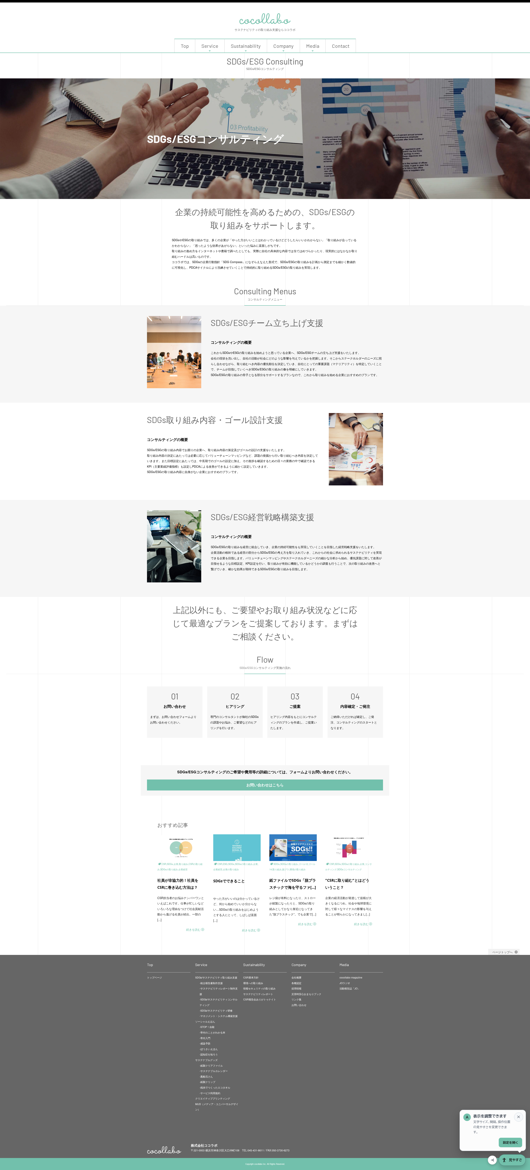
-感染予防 (205, 1043)
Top (185, 46)
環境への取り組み (253, 983)
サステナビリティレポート (258, 994)
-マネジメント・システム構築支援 (219, 1016)
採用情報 (296, 988)
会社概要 (296, 977)
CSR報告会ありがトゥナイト (259, 999)
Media (312, 46)
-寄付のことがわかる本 (212, 1032)
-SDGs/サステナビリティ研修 (216, 1010)
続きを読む (193, 929)
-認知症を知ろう (209, 1054)
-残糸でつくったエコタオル (215, 1087)
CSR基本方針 (251, 977)
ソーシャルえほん (205, 1021)
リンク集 (296, 999)
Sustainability (246, 46)
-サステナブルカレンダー (214, 1071)
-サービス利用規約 (210, 1093)
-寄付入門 (205, 1038)
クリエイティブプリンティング (212, 1098)
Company (283, 46)
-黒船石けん (206, 1076)
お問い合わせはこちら (265, 784)
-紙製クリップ (207, 1082)
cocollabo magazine (351, 977)
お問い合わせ (299, 1005)
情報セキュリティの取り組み (259, 988)
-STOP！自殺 (207, 1027)
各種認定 (296, 983)
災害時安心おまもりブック (306, 994)
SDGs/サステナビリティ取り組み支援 (216, 977)
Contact (340, 46)
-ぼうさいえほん (209, 1049)
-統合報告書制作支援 (211, 983)
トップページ (154, 977)
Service (209, 46)
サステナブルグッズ (206, 1060)
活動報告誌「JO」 (350, 988)
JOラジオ (345, 983)
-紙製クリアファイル (211, 1065)
